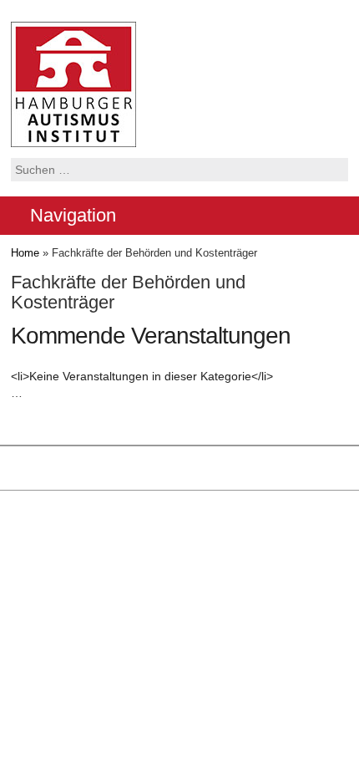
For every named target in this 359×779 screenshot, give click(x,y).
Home (25, 253)
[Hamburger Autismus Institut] (73, 83)
